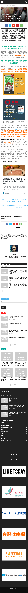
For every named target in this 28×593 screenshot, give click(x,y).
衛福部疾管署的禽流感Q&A (19, 129)
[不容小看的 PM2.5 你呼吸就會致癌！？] (4, 339)
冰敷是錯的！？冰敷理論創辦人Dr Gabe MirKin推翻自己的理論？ (7, 379)
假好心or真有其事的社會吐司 (7, 427)
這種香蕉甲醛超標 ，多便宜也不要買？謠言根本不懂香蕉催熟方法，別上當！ (7, 364)
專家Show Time (4, 436)
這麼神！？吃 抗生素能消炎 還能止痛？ (18, 323)
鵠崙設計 (16, 588)
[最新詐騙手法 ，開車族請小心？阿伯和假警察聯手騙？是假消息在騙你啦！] (4, 278)
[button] (26, 2)
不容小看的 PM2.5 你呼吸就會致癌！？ (18, 337)
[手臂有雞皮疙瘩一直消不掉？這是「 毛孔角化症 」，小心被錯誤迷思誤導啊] (4, 271)
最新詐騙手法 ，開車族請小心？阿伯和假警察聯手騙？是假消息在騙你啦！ (18, 278)
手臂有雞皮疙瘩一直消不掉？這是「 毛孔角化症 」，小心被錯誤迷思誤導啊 (18, 272)
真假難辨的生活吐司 (9, 14)
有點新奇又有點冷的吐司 (6, 431)
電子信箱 (3, 301)
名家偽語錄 (3, 438)
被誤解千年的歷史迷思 (6, 440)
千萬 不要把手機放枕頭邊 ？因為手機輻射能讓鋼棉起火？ (21, 379)
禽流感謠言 (3, 218)
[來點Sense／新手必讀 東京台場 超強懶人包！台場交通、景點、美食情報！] (21, 356)
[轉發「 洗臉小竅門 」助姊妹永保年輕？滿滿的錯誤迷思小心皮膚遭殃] (4, 285)
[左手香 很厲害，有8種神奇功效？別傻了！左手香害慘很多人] (4, 414)
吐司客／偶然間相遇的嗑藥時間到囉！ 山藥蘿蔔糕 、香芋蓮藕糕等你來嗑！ (7, 236)
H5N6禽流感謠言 (8, 216)
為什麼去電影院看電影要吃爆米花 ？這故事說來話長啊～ (20, 236)
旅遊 (2, 429)
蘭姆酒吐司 (3, 14)
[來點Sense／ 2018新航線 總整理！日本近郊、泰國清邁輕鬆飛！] (4, 332)
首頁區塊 (15, 14)
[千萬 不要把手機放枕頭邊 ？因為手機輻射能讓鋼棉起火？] (21, 372)
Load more (13, 344)
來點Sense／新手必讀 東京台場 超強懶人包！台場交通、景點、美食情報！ (21, 364)
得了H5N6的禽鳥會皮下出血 (18, 216)
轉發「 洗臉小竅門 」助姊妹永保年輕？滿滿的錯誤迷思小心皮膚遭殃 (18, 285)
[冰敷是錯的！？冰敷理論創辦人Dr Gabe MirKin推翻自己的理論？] (7, 372)
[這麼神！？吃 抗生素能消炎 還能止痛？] (4, 325)
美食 (2, 433)
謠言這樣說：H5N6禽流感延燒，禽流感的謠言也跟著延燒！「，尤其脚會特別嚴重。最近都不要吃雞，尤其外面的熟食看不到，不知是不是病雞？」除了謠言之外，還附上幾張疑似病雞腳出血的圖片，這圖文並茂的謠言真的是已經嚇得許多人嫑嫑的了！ (13, 35)
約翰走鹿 (3, 20)
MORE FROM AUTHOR (7, 266)
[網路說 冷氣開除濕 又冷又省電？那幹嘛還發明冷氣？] (4, 400)
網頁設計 (12, 588)
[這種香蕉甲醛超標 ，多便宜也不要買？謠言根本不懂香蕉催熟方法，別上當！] (7, 356)
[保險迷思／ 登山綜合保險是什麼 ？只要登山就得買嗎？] (4, 318)
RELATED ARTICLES (6, 264)
